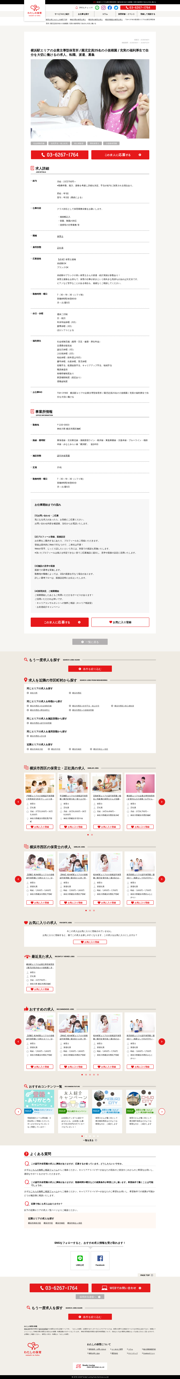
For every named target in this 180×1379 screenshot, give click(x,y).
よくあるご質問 (117, 1349)
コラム (130, 1349)
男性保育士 (94, 143)
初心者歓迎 (78, 143)
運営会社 (115, 1353)
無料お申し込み (94, 1353)
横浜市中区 (55, 749)
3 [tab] (94, 910)
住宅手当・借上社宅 (59, 143)
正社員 (60, 248)
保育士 (60, 236)
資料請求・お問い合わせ (97, 1349)
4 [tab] (94, 1074)
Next (161, 802)
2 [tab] (92, 834)
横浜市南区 (76, 749)
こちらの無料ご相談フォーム (44, 1170)
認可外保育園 (63, 455)
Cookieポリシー (149, 1353)
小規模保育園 (111, 143)
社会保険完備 (38, 143)
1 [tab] (88, 834)
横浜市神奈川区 (36, 749)
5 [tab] (98, 1074)
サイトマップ (133, 1353)
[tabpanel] (38, 802)
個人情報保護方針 (149, 1349)
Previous (18, 802)
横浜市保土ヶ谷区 (100, 749)
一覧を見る (88, 1140)
